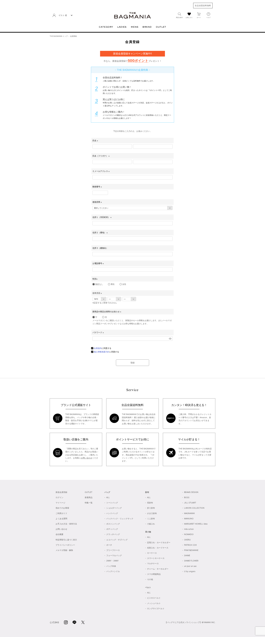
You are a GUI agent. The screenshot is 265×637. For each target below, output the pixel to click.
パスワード (98, 332)
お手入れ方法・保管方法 (66, 524)
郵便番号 (97, 186)
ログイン (59, 497)
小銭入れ (151, 524)
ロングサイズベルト (156, 608)
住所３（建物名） (100, 248)
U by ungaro (189, 571)
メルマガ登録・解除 (64, 550)
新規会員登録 (61, 492)
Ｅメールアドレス (101, 171)
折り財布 (151, 508)
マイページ (60, 502)
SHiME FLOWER (191, 560)
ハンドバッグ (112, 513)
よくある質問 (61, 518)
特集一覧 (88, 502)
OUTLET (88, 492)
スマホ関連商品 (154, 574)
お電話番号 (98, 263)
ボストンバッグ (113, 524)
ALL (108, 497)
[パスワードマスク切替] (170, 338)
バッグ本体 (111, 566)
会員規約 (98, 348)
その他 (150, 579)
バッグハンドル (113, 571)
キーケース (152, 553)
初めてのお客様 (62, 508)
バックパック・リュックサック (119, 518)
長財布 (150, 502)
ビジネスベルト (154, 598)
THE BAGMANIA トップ (59, 36)
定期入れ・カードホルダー (158, 542)
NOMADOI (189, 534)
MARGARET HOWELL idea (195, 524)
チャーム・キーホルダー (157, 569)
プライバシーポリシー (65, 545)
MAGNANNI (189, 513)
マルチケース (153, 563)
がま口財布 (152, 513)
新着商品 (88, 497)
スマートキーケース (156, 558)
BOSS (186, 497)
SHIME (187, 555)
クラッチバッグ (113, 534)
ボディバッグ (112, 529)
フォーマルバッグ (114, 555)
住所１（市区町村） (102, 217)
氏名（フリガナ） (101, 156)
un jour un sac (190, 566)
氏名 (95, 140)
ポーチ (109, 545)
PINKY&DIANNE (191, 550)
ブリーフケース (113, 550)
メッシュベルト (154, 603)
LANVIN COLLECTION (194, 508)
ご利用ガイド (61, 513)
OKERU (187, 539)
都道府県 (97, 202)
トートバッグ (112, 502)
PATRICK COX (190, 545)
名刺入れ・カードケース (157, 547)
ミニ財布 (151, 518)
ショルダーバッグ (114, 508)
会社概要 (59, 534)
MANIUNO (189, 518)
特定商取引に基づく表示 (66, 539)
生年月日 (97, 293)
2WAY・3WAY (112, 560)
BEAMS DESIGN (191, 492)
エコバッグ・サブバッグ (117, 539)
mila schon (189, 529)
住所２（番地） (100, 232)
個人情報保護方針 (101, 352)
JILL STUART (190, 502)
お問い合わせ (86, 458)
